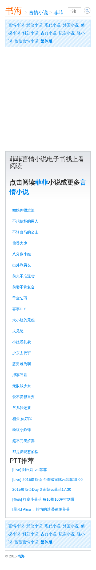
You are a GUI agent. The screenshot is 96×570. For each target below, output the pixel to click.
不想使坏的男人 (25, 221)
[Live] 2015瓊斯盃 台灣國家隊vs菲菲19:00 (47, 479)
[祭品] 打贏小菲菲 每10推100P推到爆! (43, 499)
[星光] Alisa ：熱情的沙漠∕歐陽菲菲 (41, 509)
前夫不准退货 (23, 276)
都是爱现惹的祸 (25, 452)
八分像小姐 (21, 254)
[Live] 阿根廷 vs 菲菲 (29, 469)
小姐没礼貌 (21, 342)
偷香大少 (19, 243)
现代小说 (53, 25)
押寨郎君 (19, 375)
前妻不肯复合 (23, 287)
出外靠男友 (21, 265)
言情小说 (38, 12)
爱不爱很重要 (23, 397)
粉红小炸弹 (21, 430)
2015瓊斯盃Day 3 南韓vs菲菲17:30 (41, 489)
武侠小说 (34, 25)
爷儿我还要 (21, 408)
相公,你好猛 (22, 419)
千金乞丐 (19, 298)
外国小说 (71, 25)
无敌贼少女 (21, 386)
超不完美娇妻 (23, 441)
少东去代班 (21, 353)
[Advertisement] (48, 100)
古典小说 (49, 33)
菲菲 (58, 12)
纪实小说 (67, 33)
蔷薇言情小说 (26, 41)
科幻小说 (30, 33)
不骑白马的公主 (25, 232)
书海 (13, 11)
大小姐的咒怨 (23, 320)
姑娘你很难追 (23, 210)
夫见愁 (17, 331)
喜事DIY (19, 309)
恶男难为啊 (21, 364)
